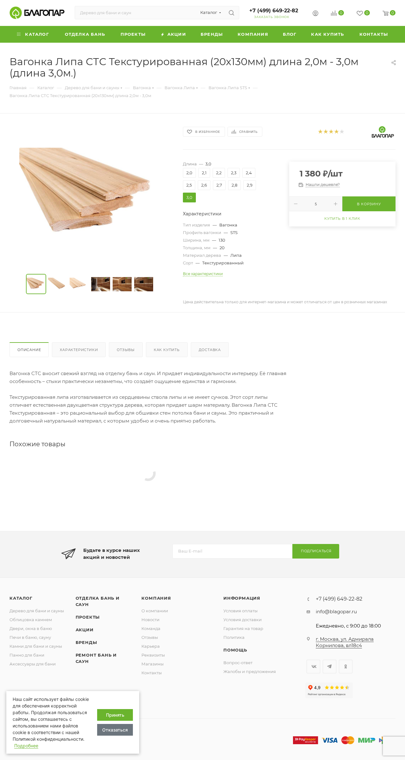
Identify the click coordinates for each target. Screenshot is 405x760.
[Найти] (231, 12)
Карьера (150, 646)
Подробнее (26, 745)
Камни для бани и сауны (35, 646)
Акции (85, 629)
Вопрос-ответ (237, 662)
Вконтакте (313, 666)
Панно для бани (26, 655)
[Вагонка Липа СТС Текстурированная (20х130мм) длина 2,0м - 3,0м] (90, 195)
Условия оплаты (240, 610)
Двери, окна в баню (30, 628)
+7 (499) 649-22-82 (273, 11)
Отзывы (126, 350)
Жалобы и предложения (249, 671)
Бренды (86, 642)
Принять (115, 715)
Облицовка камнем (30, 619)
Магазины (152, 663)
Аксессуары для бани (32, 663)
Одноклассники (345, 666)
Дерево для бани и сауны (36, 610)
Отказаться (115, 729)
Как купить (167, 350)
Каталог (21, 598)
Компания (156, 598)
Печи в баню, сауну (30, 637)
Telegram (329, 666)
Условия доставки (242, 619)
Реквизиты (153, 655)
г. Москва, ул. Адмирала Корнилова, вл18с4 (345, 642)
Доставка (210, 350)
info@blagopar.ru (336, 612)
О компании (154, 610)
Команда (150, 628)
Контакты (151, 672)
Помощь (235, 649)
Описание (29, 350)
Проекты (88, 617)
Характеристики (79, 350)
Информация (241, 598)
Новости (150, 619)
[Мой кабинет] (315, 14)
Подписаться (316, 551)
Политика (234, 637)
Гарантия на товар (243, 628)
